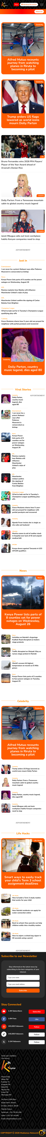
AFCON (14, 544)
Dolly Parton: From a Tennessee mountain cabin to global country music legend (25, 782)
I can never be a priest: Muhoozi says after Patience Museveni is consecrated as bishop (18, 420)
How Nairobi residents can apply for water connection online (26, 911)
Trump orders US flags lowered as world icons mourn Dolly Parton (23, 120)
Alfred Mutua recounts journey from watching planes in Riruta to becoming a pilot (23, 64)
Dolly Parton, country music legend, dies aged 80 (23, 368)
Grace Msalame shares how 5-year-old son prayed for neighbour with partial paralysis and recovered (26, 509)
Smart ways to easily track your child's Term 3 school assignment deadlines (23, 880)
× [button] (44, 1130)
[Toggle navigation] (42, 4)
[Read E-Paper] (41, 1132)
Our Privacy (5, 1058)
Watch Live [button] (39, 11)
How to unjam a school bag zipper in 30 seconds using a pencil (26, 936)
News (3, 277)
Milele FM (4, 1079)
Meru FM (4, 1087)
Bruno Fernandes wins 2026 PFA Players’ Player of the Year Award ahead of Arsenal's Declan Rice (21, 164)
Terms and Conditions (8, 1056)
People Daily (5, 1077)
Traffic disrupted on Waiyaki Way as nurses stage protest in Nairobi (26, 652)
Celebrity (39, 25)
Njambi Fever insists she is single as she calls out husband (26, 523)
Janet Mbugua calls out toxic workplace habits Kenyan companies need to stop (26, 808)
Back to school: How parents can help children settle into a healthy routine (27, 924)
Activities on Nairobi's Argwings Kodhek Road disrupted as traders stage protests (25, 639)
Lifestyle (14, 531)
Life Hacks (38, 840)
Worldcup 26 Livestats (30, 4)
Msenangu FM (6, 1095)
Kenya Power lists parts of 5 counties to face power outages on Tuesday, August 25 (27, 678)
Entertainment (6, 266)
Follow (36, 1027)
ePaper (16, 4)
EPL (43, 157)
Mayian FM (5, 1089)
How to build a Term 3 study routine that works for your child (26, 899)
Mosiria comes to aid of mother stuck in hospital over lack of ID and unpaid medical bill (27, 535)
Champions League (7, 308)
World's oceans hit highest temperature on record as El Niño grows (25, 665)
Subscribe (23, 990)
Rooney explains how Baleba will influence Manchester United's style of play (18, 462)
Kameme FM (5, 1084)
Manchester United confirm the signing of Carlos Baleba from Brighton (18, 481)
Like (36, 1019)
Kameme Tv (5, 1082)
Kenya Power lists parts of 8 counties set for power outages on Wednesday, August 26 (18, 442)
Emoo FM (4, 1092)
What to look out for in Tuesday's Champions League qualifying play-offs (26, 496)
